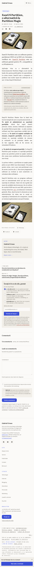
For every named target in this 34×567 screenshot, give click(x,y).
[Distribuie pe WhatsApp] (2, 29)
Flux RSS (4, 501)
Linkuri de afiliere (24, 531)
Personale (4, 490)
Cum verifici (5, 539)
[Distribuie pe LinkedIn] (9, 29)
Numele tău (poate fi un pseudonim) (11, 351)
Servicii (4, 454)
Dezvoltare (5, 486)
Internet (4, 478)
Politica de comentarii (9, 531)
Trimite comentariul (9, 400)
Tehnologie (6, 11)
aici (15, 190)
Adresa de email (8, 306)
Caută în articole (6, 497)
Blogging (4, 482)
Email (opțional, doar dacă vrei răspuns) (12, 377)
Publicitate (5, 458)
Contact (4, 462)
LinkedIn (17, 231)
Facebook (7, 231)
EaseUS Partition (18, 59)
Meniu (29, 3)
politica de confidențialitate (23, 325)
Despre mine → (8, 255)
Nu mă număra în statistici (19, 539)
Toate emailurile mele (7, 520)
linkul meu (5, 434)
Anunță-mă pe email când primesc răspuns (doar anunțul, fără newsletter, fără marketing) (17, 385)
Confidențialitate (21, 528)
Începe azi (6, 517)
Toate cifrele (18, 543)
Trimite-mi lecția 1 (11, 314)
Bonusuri (4, 466)
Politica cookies (7, 530)
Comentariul (5, 359)
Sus (30, 535)
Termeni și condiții (20, 530)
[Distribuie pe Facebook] (6, 29)
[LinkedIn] (12, 442)
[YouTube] (7, 442)
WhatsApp (21, 227)
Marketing (4, 493)
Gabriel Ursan (7, 3)
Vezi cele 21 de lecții (17, 564)
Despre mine (5, 451)
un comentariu (19, 26)
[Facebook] (3, 442)
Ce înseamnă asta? (25, 87)
